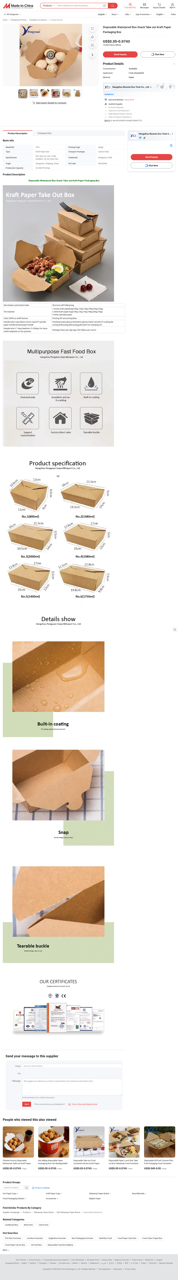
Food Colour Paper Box (152, 1238)
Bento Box (28, 1224)
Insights (159, 1260)
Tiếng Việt (152, 1263)
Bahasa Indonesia (166, 1263)
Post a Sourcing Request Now (82, 1104)
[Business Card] (171, 145)
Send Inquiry (120, 54)
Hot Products (21, 1260)
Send (26, 1104)
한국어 (111, 1263)
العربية (104, 1263)
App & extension (143, 14)
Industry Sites (107, 1260)
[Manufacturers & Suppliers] (18, 6)
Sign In (107, 120)
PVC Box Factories (13, 1238)
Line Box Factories (35, 1238)
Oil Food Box (36, 1245)
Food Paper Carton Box (15, 1245)
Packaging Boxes (56, 20)
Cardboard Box (11, 1224)
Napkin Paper (95, 1198)
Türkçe (143, 1263)
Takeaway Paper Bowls (99, 1193)
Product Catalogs (42, 1187)
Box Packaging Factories (82, 1238)
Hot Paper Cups (9, 1193)
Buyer (114, 14)
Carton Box (43, 1224)
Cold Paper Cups (53, 1193)
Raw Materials (138, 1193)
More (5, 1250)
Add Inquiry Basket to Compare (51, 102)
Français (53, 1263)
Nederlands (94, 1263)
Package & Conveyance (38, 20)
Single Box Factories (57, 1238)
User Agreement (105, 1269)
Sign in (172, 7)
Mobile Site (149, 1260)
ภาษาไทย (134, 1263)
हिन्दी (126, 1263)
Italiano (75, 1263)
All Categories (12, 14)
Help (127, 14)
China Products (34, 1260)
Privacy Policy (130, 1269)
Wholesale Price (93, 1260)
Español (33, 1263)
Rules (173, 14)
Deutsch (84, 1263)
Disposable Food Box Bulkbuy (60, 1245)
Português (43, 1263)
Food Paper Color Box (127, 1238)
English (24, 1263)
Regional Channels (122, 1260)
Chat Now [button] (159, 54)
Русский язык (64, 1263)
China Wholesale (77, 1260)
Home (5, 20)
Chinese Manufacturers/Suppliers (55, 1260)
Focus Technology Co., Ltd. (71, 1269)
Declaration (117, 1269)
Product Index (137, 1260)
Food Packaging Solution (13, 1198)
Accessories (51, 1198)
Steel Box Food (105, 1238)
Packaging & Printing (18, 20)
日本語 (119, 1263)
